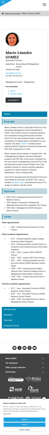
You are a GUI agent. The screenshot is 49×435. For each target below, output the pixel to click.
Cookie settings (24, 430)
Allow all (24, 419)
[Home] (3, 13)
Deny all (24, 425)
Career (7, 114)
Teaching (8, 320)
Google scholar (16, 94)
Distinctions (10, 309)
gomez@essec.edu (13, 73)
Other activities (11, 326)
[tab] (24, 358)
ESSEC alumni (19, 182)
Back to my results (12, 13)
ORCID (12, 91)
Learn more (7, 414)
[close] (44, 399)
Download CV (13, 100)
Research (8, 315)
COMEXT (24, 144)
